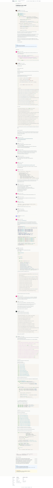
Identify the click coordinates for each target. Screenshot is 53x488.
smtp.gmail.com (24, 220)
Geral (13, 479)
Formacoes (17, 479)
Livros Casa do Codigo (18, 482)
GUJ (16, 3)
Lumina (23, 479)
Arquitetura (14, 485)
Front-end (18, 3)
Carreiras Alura (17, 478)
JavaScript (14, 482)
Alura (23, 478)
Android (13, 484)
